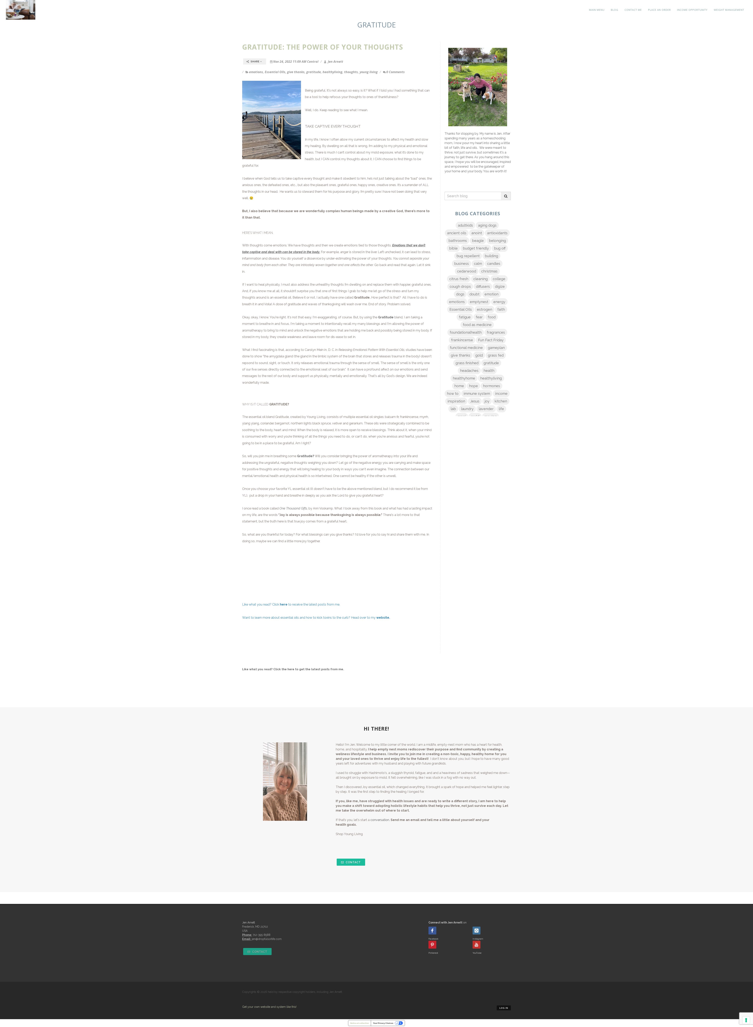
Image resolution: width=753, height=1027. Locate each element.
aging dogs (487, 225)
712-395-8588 (261, 934)
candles (493, 264)
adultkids (465, 225)
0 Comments (395, 72)
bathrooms (457, 241)
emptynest (479, 302)
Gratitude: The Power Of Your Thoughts (322, 47)
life (501, 409)
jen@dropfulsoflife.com (267, 939)
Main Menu (597, 10)
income (501, 393)
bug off (500, 248)
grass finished (467, 363)
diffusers (483, 286)
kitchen (501, 401)
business (461, 264)
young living (369, 72)
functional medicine (466, 348)
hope (473, 386)
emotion (491, 294)
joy (487, 401)
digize (500, 286)
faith (501, 309)
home (459, 386)
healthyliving (332, 72)
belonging (497, 241)
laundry (467, 409)
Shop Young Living (349, 834)
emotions (256, 72)
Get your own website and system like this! (269, 1006)
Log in (503, 1008)
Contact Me (633, 10)
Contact (353, 862)
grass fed (496, 355)
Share (255, 61)
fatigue (465, 317)
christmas (489, 271)
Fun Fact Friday (491, 340)
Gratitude (362, 297)
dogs (460, 294)
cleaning (480, 279)
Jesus (474, 401)
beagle (478, 241)
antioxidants (497, 233)
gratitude (313, 72)
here (290, 669)
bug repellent (468, 256)
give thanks (296, 72)
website (382, 617)
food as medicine (477, 325)
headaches (469, 371)
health (489, 371)
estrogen (484, 309)
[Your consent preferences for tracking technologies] (746, 1020)
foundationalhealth (466, 332)
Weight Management (729, 10)
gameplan (496, 348)
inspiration (456, 401)
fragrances (496, 332)
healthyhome (464, 378)
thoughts (351, 72)
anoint (476, 233)
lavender (486, 409)
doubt (474, 294)
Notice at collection (359, 1023)
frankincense (462, 340)
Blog (614, 10)
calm (478, 264)
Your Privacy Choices (383, 1023)
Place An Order (659, 10)
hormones (491, 386)
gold (479, 355)
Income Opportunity (692, 10)
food (492, 317)
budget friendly (476, 248)
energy (499, 302)
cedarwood (466, 271)
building (491, 256)
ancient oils (456, 233)
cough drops (460, 286)
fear (479, 317)
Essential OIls (275, 72)
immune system (477, 393)
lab (453, 409)
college (499, 279)
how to (452, 393)
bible (453, 248)
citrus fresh (458, 279)
